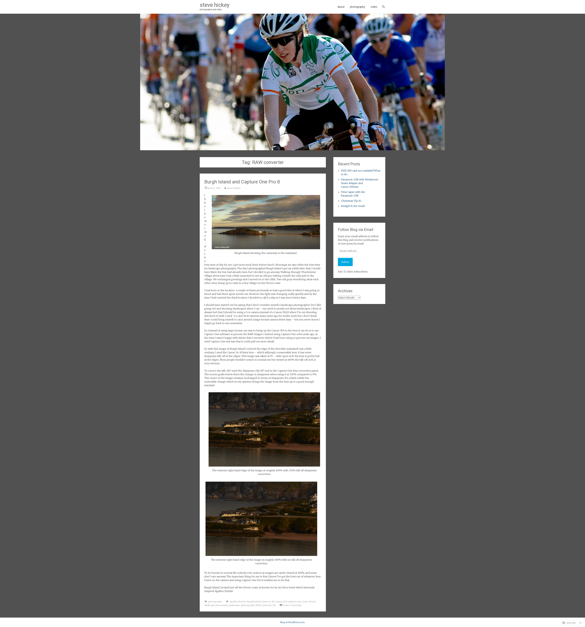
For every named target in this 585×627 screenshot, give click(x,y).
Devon (312, 601)
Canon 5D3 (281, 601)
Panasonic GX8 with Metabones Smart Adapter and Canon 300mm (359, 183)
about (341, 6)
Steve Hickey (233, 188)
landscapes (234, 605)
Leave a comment (292, 605)
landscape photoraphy (216, 605)
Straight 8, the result (353, 205)
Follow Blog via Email (355, 229)
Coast (305, 601)
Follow (345, 261)
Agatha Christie (237, 601)
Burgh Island (254, 601)
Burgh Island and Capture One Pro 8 (242, 182)
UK (274, 605)
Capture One (294, 601)
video (374, 6)
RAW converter (264, 605)
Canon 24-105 (268, 601)
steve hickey (214, 5)
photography (357, 6)
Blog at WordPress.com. (292, 622)
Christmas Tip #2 (351, 200)
